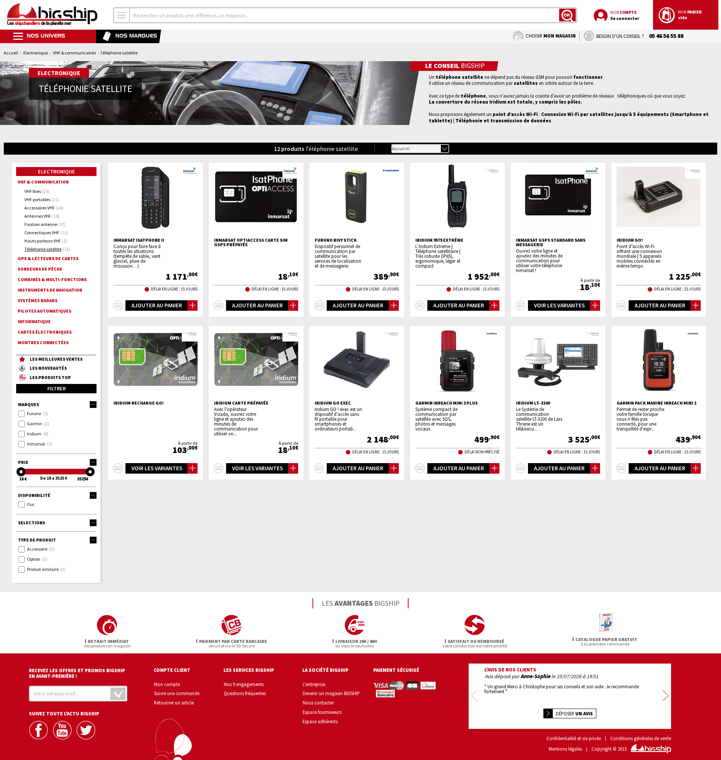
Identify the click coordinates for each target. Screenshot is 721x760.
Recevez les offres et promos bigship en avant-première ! (77, 673)
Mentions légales (565, 748)
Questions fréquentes (245, 693)
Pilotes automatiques (44, 311)
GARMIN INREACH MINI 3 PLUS (446, 403)
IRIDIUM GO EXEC (333, 403)
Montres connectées (43, 342)
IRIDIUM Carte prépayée (241, 403)
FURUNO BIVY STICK (336, 240)
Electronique (35, 53)
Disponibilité (34, 495)
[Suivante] (665, 696)
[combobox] (121, 15)
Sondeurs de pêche (40, 269)
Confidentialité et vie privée (573, 738)
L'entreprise (314, 684)
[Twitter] (86, 730)
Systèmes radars (37, 300)
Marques (28, 404)
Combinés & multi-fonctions (52, 279)
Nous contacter (318, 703)
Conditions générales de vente (640, 738)
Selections (31, 522)
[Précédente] (474, 696)
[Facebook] (39, 730)
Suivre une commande (176, 693)
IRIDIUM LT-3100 (533, 403)
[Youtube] (63, 730)
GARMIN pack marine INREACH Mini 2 (656, 403)
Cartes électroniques (45, 332)
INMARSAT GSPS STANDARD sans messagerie (550, 242)
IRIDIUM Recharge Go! (138, 403)
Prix (23, 462)
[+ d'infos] (118, 305)
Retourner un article (174, 703)
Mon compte (167, 684)
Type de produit (37, 540)
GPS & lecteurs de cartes (48, 258)
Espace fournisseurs (322, 712)
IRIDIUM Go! (630, 240)
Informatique (34, 321)
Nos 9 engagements (244, 684)
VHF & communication (74, 53)
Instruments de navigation (50, 290)
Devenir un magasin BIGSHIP (331, 693)
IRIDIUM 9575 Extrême (439, 240)
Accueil (11, 53)
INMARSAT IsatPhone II (138, 240)
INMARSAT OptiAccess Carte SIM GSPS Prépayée (251, 242)
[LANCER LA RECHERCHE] (567, 15)
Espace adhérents (320, 721)
